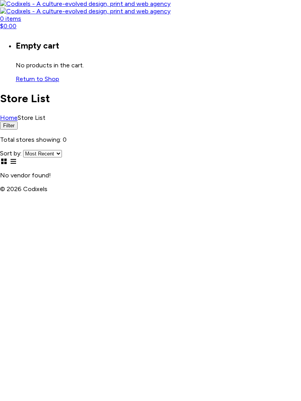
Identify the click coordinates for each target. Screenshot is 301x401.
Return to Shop (37, 79)
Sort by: (11, 153)
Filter (9, 125)
